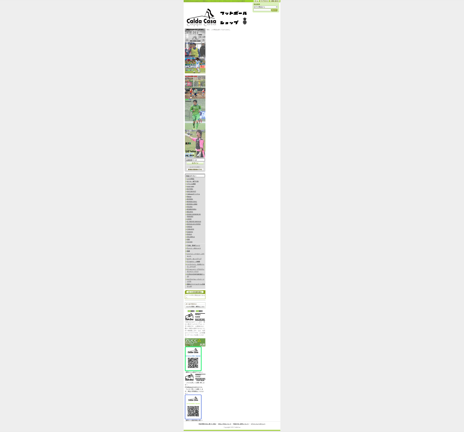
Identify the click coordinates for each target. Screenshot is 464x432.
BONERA (190, 199)
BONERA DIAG (192, 202)
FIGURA (189, 207)
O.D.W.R (189, 242)
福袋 (188, 251)
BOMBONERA (191, 209)
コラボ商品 (190, 179)
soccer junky (190, 186)
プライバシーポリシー (258, 424)
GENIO (189, 219)
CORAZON (190, 229)
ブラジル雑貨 (191, 184)
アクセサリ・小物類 (193, 261)
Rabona (189, 196)
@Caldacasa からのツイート (193, 387)
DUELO (189, 234)
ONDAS (189, 227)
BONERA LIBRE (192, 204)
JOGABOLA (191, 237)
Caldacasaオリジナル (193, 194)
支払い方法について (224, 424)
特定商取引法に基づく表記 (207, 424)
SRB (188, 239)
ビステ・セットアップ (194, 259)
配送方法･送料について (241, 424)
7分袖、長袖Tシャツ (193, 245)
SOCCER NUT (191, 191)
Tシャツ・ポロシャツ (194, 248)
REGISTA (190, 212)
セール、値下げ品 (193, 181)
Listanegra (190, 232)
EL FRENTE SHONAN (194, 221)
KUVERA (190, 189)
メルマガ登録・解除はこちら (195, 306)
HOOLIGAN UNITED (194, 224)
